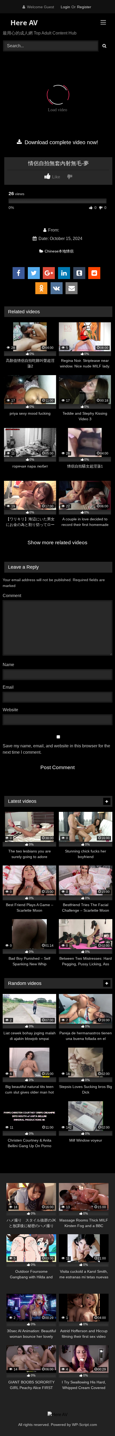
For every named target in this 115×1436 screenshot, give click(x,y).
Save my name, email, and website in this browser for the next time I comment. (56, 749)
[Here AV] (58, 1415)
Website (10, 710)
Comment (12, 595)
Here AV (23, 22)
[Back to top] (98, 1420)
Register (84, 7)
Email (9, 687)
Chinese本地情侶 (59, 251)
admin (66, 230)
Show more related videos (57, 542)
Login (65, 7)
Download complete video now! (60, 142)
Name (10, 664)
